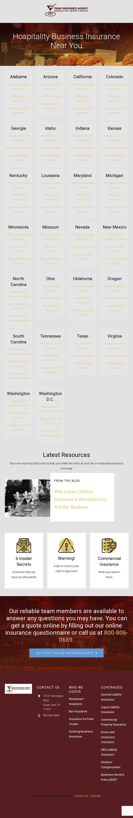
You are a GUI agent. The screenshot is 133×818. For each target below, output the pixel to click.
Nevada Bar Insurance (82, 246)
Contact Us (81, 796)
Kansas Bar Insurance (114, 148)
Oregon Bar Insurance (114, 298)
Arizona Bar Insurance (50, 96)
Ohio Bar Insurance (50, 298)
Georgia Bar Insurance (18, 148)
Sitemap (96, 796)
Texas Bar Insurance (82, 355)
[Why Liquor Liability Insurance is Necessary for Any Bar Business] (34, 498)
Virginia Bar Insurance (114, 355)
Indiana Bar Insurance (82, 148)
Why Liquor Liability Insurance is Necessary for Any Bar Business (80, 499)
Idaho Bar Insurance (50, 148)
